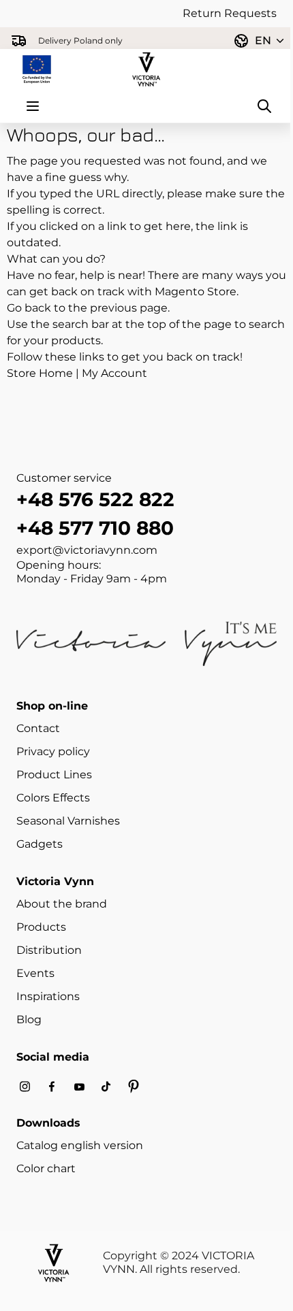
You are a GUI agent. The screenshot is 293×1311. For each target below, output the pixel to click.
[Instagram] (24, 1086)
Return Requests (230, 13)
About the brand (61, 903)
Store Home (40, 373)
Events (35, 973)
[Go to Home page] (146, 69)
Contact (38, 728)
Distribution (49, 950)
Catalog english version (79, 1145)
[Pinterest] (133, 1086)
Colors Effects (53, 797)
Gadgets (39, 843)
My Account (114, 373)
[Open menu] (32, 106)
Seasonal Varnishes (68, 820)
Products (41, 926)
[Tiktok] (106, 1086)
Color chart (46, 1168)
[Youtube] (79, 1086)
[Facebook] (52, 1086)
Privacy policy (53, 751)
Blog (29, 1019)
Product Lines (54, 774)
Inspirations (48, 996)
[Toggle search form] (264, 106)
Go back (29, 307)
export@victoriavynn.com (86, 550)
